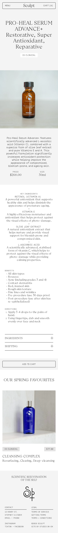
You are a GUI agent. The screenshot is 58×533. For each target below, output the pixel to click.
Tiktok (8, 527)
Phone (16, 518)
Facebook (19, 527)
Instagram (10, 523)
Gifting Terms (38, 515)
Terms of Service (40, 512)
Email (7, 518)
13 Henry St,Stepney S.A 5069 (13, 513)
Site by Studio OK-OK (42, 527)
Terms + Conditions (41, 518)
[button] (48, 6)
